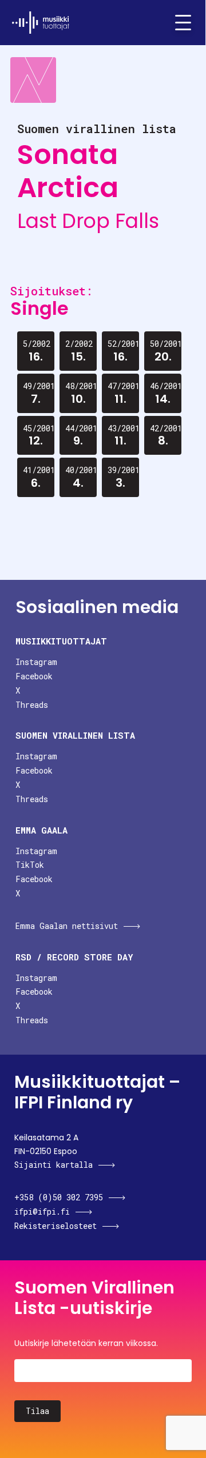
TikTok (29, 864)
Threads (31, 704)
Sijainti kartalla (53, 1164)
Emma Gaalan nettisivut (66, 925)
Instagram (36, 661)
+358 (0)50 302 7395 (58, 1197)
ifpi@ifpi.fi (42, 1211)
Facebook (34, 676)
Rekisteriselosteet (55, 1225)
